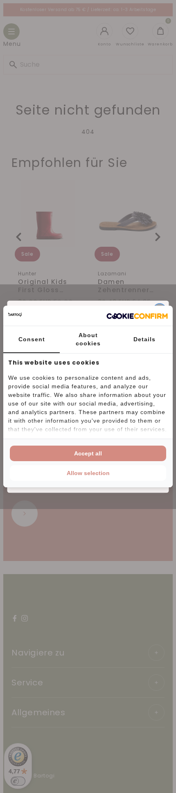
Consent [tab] (31, 339)
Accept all (88, 453)
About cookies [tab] (88, 339)
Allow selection (88, 473)
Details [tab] (144, 339)
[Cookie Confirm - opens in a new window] (137, 316)
